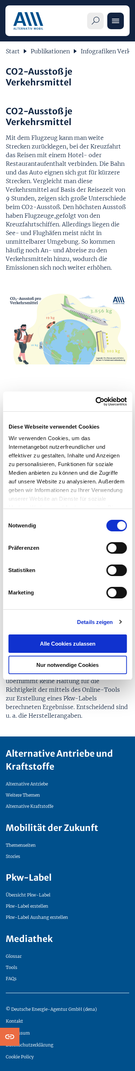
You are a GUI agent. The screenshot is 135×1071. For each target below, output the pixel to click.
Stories (13, 856)
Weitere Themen (23, 795)
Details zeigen (95, 622)
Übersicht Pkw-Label (28, 895)
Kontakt (14, 1021)
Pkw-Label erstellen (27, 906)
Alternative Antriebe (27, 784)
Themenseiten (21, 845)
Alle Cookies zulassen (67, 644)
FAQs (11, 978)
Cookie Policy (20, 1056)
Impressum (18, 1033)
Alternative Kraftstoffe (29, 806)
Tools (11, 967)
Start (13, 51)
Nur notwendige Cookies (67, 665)
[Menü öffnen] (115, 21)
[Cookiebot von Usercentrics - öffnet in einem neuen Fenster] (96, 401)
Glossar (14, 956)
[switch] (116, 548)
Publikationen (50, 51)
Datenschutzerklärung (29, 1045)
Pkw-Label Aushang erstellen (37, 917)
